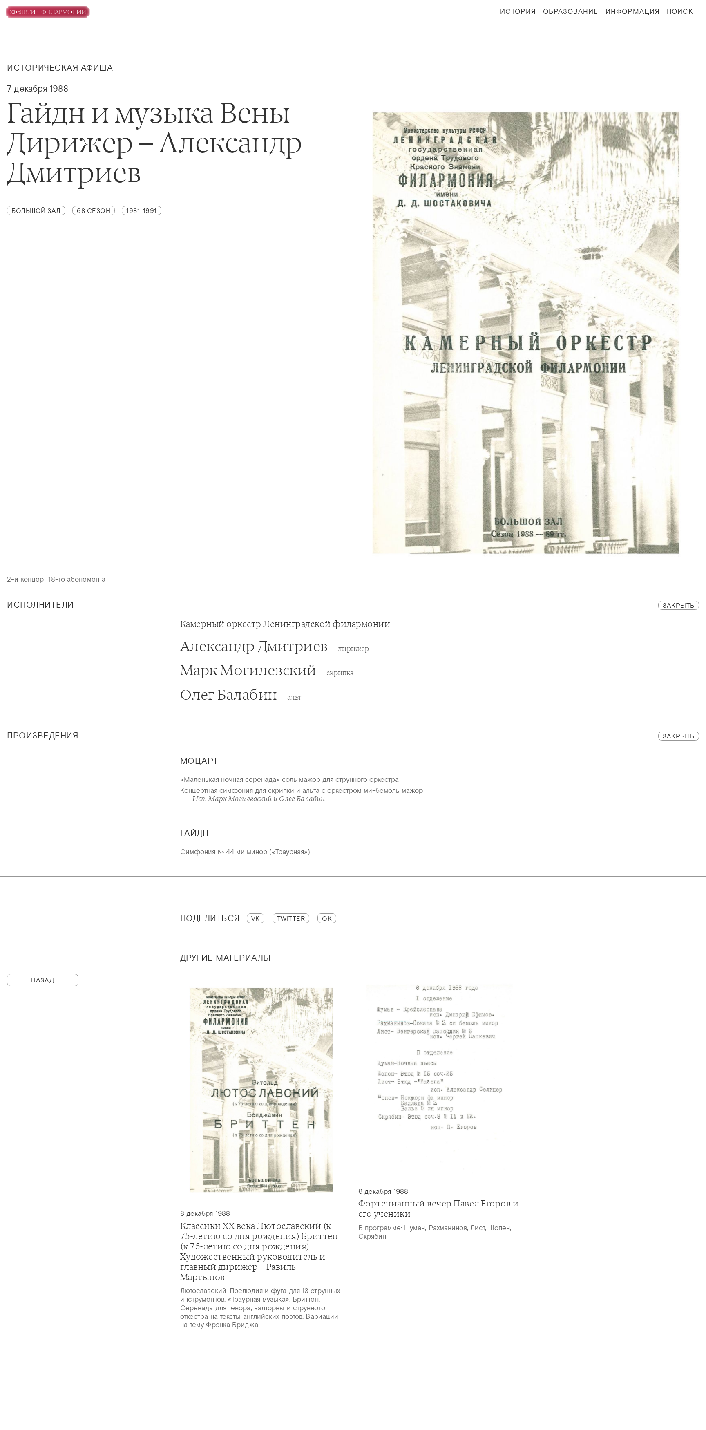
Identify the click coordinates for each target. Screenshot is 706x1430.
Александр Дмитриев (274, 646)
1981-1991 (141, 210)
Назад (42, 980)
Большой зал (36, 210)
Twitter (291, 918)
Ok (327, 918)
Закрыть (679, 605)
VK (255, 918)
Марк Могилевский (266, 670)
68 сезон (93, 210)
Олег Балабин (241, 695)
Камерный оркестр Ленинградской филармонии (285, 624)
